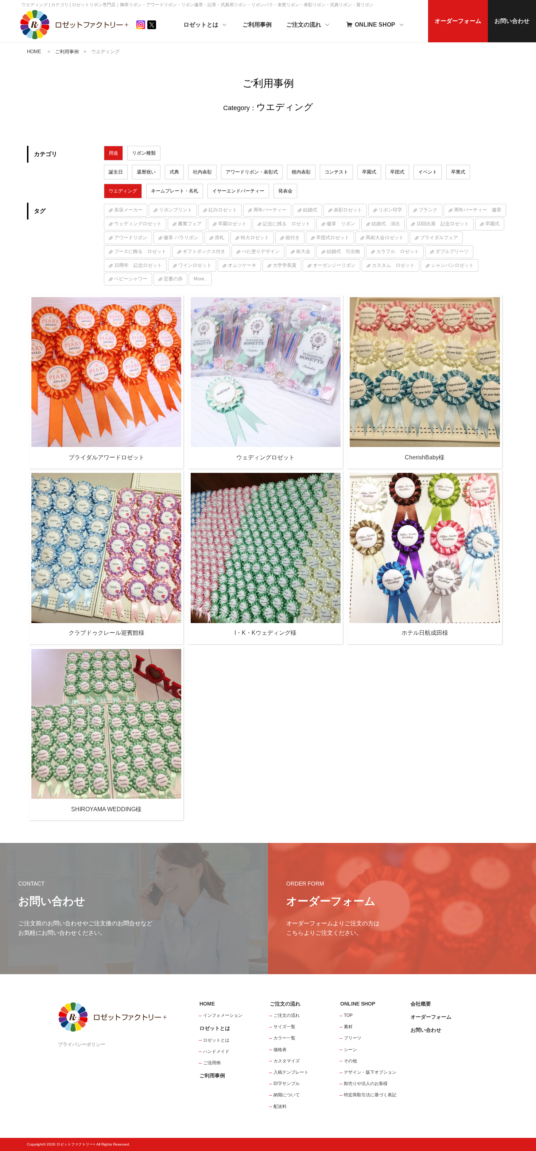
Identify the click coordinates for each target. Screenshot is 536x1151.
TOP (348, 1015)
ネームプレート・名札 (174, 191)
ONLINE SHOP (375, 25)
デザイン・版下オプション (370, 1072)
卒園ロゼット (232, 223)
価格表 (280, 1049)
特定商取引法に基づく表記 (370, 1094)
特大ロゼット (255, 237)
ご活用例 (212, 1062)
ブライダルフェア (439, 237)
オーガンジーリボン (334, 265)
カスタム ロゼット (393, 265)
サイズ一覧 (284, 1026)
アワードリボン (130, 237)
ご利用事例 (257, 25)
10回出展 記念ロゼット (442, 223)
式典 (174, 172)
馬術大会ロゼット (385, 237)
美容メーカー (128, 210)
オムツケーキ (242, 265)
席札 (219, 237)
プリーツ (352, 1038)
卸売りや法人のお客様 (366, 1083)
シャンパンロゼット (452, 265)
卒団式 (397, 172)
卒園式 (369, 172)
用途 (113, 153)
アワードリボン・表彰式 (252, 172)
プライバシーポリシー (81, 1044)
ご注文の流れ (304, 25)
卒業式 (458, 172)
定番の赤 (173, 278)
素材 (348, 1026)
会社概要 (421, 1004)
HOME (34, 51)
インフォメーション (222, 1015)
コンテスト (336, 172)
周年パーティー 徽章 (477, 210)
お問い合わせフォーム (487, 1111)
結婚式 (310, 210)
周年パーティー (270, 210)
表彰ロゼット (348, 210)
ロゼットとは (201, 25)
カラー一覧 (284, 1038)
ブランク (428, 210)
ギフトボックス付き (204, 251)
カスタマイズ (286, 1060)
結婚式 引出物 (343, 251)
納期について (286, 1094)
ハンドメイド (216, 1051)
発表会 (285, 191)
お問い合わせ (511, 21)
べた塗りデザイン (261, 251)
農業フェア (190, 223)
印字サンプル (286, 1083)
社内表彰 (202, 172)
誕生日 (116, 172)
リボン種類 (144, 153)
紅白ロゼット (223, 210)
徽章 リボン (341, 223)
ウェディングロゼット (138, 223)
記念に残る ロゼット (286, 223)
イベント (427, 172)
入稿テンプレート (290, 1072)
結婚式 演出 (386, 223)
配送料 (280, 1106)
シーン (350, 1049)
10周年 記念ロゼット (138, 265)
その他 (350, 1060)
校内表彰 (301, 172)
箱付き (293, 237)
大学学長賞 (284, 265)
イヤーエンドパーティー (238, 191)
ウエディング (123, 191)
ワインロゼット (194, 265)
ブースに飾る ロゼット (140, 251)
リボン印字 (390, 210)
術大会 (303, 251)
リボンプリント (175, 210)
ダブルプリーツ (452, 251)
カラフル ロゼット (397, 251)
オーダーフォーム (458, 21)
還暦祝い (146, 172)
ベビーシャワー (130, 278)
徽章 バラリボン (181, 237)
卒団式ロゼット (332, 237)
